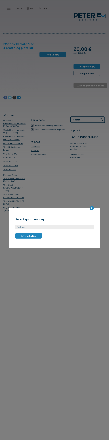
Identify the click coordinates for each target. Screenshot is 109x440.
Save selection (29, 236)
